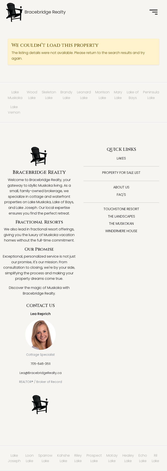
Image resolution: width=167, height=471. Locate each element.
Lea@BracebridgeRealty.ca (41, 373)
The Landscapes (121, 216)
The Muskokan (121, 223)
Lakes (121, 158)
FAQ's (121, 194)
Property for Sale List (121, 172)
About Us (121, 187)
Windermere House (121, 230)
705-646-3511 (40, 364)
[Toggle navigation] (153, 12)
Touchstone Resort (121, 208)
